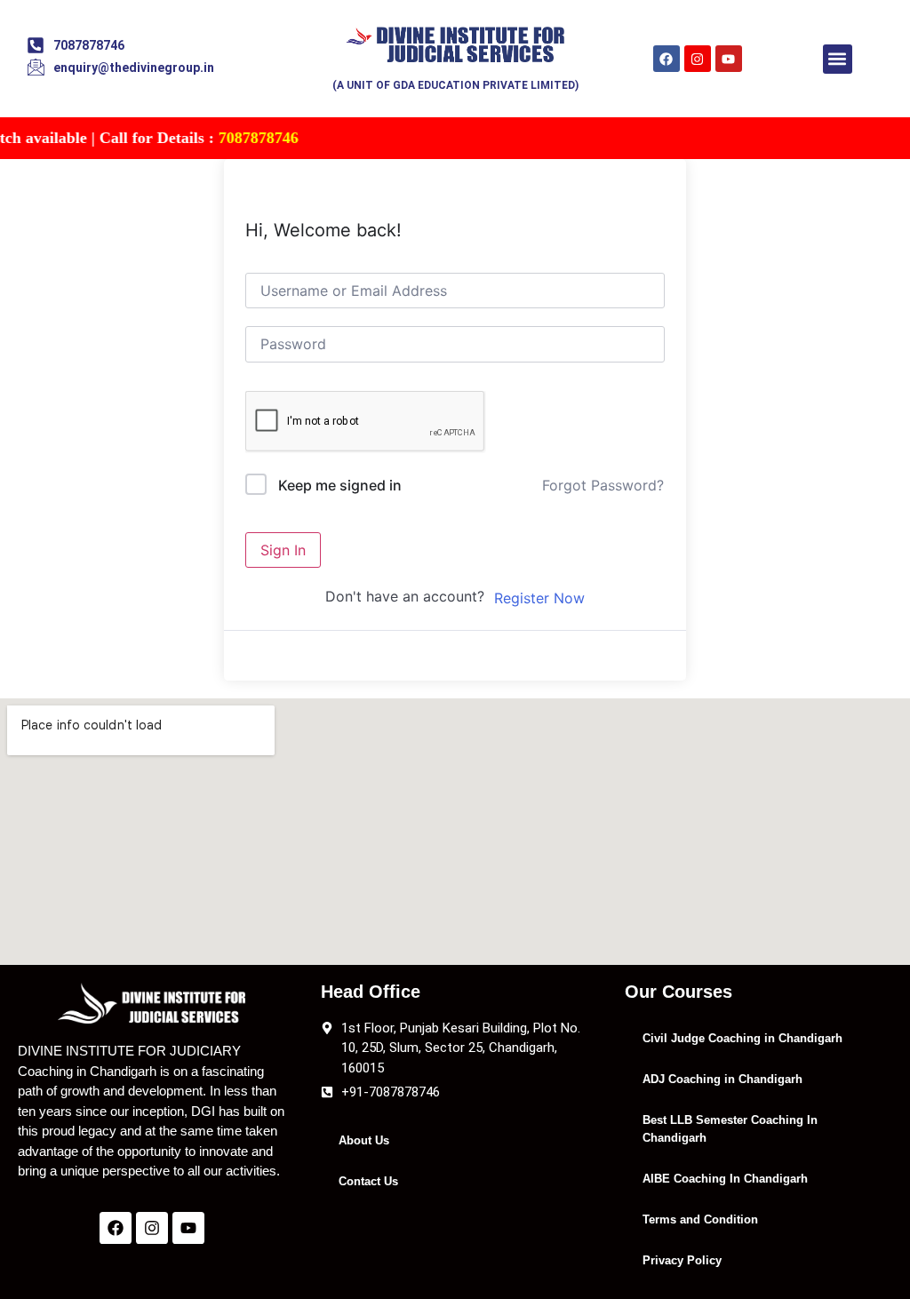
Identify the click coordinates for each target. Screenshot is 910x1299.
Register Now (539, 598)
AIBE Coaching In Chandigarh (725, 1178)
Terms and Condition (700, 1219)
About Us (364, 1140)
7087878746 (240, 138)
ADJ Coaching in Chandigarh (722, 1079)
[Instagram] (697, 58)
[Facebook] (666, 58)
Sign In (283, 550)
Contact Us (368, 1181)
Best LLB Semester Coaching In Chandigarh (730, 1128)
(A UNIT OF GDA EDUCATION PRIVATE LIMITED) (455, 85)
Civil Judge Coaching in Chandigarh (742, 1038)
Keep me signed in (340, 485)
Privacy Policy (682, 1260)
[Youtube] (728, 58)
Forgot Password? (603, 485)
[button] (837, 59)
